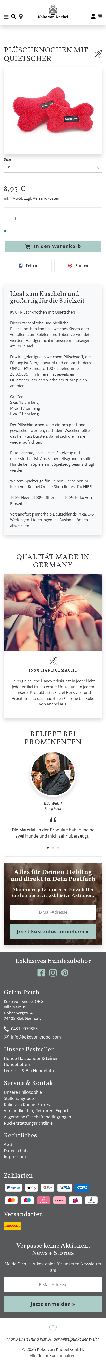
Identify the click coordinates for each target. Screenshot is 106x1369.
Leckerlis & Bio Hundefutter (30, 1070)
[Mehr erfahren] (98, 54)
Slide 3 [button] (58, 847)
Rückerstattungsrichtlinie (28, 1123)
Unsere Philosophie (23, 1092)
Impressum (15, 1157)
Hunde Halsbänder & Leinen (31, 1058)
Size (7, 159)
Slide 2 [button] (53, 847)
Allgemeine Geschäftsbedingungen (37, 1117)
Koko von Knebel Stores (27, 1104)
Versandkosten (46, 198)
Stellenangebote (20, 1098)
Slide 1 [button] (47, 847)
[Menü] (6, 16)
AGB (8, 1144)
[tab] (47, 847)
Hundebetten (17, 1064)
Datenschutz (16, 1150)
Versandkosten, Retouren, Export (36, 1111)
